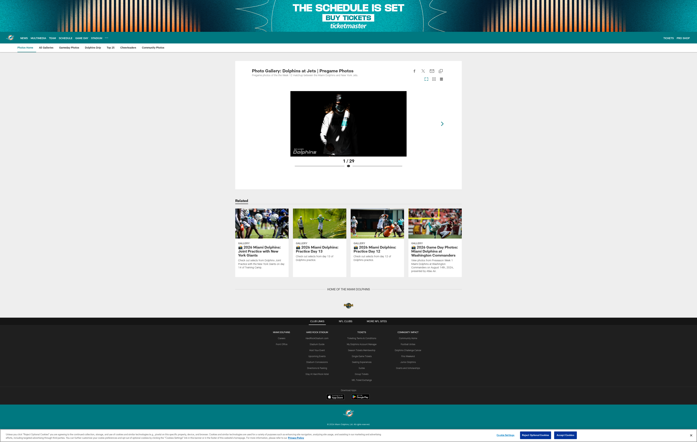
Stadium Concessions (317, 362)
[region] (348, 435)
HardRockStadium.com (317, 338)
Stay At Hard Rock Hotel (317, 374)
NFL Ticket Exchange (362, 380)
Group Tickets (361, 374)
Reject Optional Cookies (535, 435)
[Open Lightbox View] (348, 132)
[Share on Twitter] (423, 73)
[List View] (441, 79)
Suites (362, 368)
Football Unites (408, 344)
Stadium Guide (317, 344)
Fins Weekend (408, 356)
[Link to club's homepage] (10, 37)
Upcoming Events (317, 356)
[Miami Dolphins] (348, 413)
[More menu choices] (106, 37)
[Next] (442, 124)
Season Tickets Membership (361, 350)
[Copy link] (441, 71)
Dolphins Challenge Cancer (408, 350)
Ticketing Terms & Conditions (361, 338)
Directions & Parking (317, 368)
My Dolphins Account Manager (362, 344)
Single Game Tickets (362, 356)
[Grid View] (434, 79)
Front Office (281, 344)
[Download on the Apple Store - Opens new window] (335, 397)
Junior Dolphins (408, 362)
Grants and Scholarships (408, 368)
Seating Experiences (362, 362)
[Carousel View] (426, 79)
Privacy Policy (296, 438)
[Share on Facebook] (414, 73)
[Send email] (432, 73)
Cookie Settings (505, 435)
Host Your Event (317, 350)
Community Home (408, 338)
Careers (281, 338)
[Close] (691, 435)
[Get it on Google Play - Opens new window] (360, 398)
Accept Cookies (565, 435)
